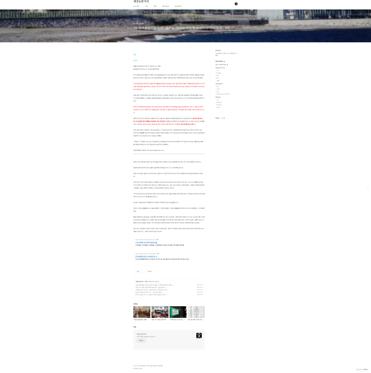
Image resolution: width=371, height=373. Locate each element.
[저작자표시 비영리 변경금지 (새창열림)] (156, 271)
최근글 (217, 118)
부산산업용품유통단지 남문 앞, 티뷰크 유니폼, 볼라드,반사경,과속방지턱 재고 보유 (162, 259)
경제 (217, 78)
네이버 (135, 60)
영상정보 (217, 97)
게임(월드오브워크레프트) (223, 94)
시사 (217, 100)
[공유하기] (140, 271)
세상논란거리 (141, 1)
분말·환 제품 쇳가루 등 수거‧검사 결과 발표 (148, 292)
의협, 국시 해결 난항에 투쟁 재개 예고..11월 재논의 (150, 287)
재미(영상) (165, 6)
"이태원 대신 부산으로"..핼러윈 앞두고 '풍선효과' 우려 (151, 290)
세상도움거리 (219, 84)
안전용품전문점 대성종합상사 (146, 256)
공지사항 (136, 6)
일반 (217, 86)
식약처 (218, 89)
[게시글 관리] (143, 271)
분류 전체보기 (219, 61)
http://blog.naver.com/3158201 (145, 253)
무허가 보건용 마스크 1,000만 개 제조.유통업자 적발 (150, 295)
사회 (146, 281)
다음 (134, 55)
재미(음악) (178, 6)
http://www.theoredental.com (145, 239)
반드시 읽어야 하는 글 (221, 65)
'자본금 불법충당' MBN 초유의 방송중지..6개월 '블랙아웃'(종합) (153, 285)
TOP (236, 366)
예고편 (218, 107)
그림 (146, 6)
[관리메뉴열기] (367, 186)
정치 (217, 73)
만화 (155, 6)
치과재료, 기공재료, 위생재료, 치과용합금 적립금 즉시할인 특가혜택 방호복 (159, 245)
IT (217, 80)
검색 (231, 3)
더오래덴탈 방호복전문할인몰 (146, 242)
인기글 (223, 118)
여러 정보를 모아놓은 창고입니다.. (146, 337)
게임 (217, 91)
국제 (217, 75)
